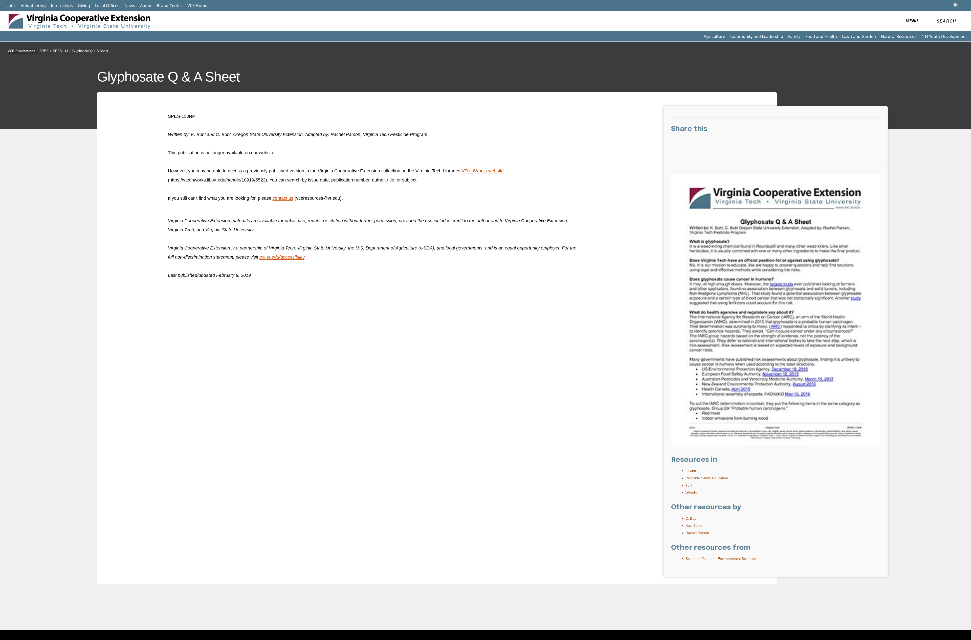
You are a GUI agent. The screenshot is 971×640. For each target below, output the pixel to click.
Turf (689, 485)
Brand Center (169, 5)
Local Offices (107, 5)
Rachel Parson (697, 533)
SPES (45, 51)
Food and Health (821, 36)
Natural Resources (898, 36)
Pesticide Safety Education (707, 478)
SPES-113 (62, 51)
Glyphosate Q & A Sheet (90, 51)
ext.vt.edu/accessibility (281, 257)
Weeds (691, 493)
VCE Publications (23, 51)
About (146, 5)
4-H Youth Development (944, 36)
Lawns (691, 471)
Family (794, 36)
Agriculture (714, 36)
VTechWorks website (482, 170)
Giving (84, 5)
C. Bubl (691, 518)
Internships (62, 5)
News (129, 5)
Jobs (12, 5)
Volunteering (33, 5)
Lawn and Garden (859, 36)
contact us (283, 198)
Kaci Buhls (694, 525)
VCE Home (197, 5)
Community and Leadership (756, 36)
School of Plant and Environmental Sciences (721, 559)
